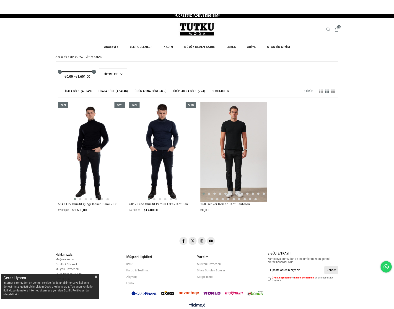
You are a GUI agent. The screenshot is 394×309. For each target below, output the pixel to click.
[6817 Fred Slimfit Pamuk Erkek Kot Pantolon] (162, 152)
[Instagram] (202, 241)
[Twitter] (193, 241)
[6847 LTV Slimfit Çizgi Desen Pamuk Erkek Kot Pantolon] (91, 152)
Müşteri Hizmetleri (67, 269)
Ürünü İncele (107, 157)
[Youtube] (211, 241)
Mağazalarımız (65, 259)
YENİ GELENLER (141, 47)
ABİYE (251, 47)
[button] (75, 199)
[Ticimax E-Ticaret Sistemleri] (197, 305)
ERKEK (231, 47)
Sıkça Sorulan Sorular (211, 270)
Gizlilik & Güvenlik (67, 264)
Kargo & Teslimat (137, 270)
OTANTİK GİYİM (278, 47)
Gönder (331, 270)
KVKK (130, 264)
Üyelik (130, 283)
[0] (336, 29)
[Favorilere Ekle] (91, 157)
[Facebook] (183, 241)
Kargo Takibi (205, 276)
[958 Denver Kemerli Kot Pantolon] (233, 152)
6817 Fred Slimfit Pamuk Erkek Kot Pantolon (159, 204)
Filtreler (111, 74)
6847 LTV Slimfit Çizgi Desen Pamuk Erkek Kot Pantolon (88, 204)
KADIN (168, 47)
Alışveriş (131, 276)
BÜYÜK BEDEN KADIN (199, 47)
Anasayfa (111, 47)
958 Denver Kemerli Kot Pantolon (225, 204)
